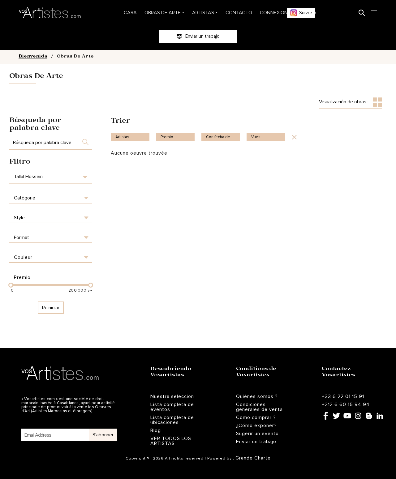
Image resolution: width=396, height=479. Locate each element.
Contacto (239, 12)
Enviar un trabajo (256, 441)
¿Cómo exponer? (256, 425)
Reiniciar (50, 307)
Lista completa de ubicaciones (172, 420)
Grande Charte (253, 457)
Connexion (274, 12)
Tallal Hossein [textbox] (28, 176)
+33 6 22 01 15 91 (343, 396)
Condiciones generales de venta (259, 407)
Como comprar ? (256, 417)
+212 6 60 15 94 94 (346, 404)
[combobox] (50, 177)
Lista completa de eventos (172, 407)
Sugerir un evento (257, 433)
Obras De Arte (162, 12)
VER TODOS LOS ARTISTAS (170, 441)
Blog (155, 430)
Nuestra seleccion (172, 396)
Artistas (203, 12)
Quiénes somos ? (257, 396)
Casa (130, 12)
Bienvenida (33, 57)
